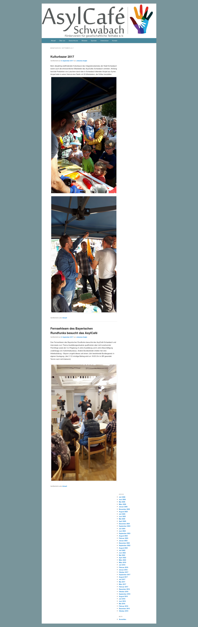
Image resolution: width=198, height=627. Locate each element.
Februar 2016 (123, 606)
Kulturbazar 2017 (62, 56)
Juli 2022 (122, 550)
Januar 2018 (123, 570)
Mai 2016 (122, 603)
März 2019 (122, 562)
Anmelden (122, 619)
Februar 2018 (123, 567)
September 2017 (124, 574)
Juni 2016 (122, 601)
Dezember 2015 (124, 608)
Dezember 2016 (124, 589)
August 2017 (123, 577)
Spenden (94, 40)
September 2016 (124, 594)
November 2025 (124, 509)
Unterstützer (104, 40)
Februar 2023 (123, 538)
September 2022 (124, 545)
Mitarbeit (84, 40)
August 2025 (123, 511)
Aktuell (53, 40)
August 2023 (123, 536)
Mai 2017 (122, 582)
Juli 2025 (122, 514)
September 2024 (124, 526)
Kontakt (114, 40)
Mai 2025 (122, 519)
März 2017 (122, 584)
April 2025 (122, 521)
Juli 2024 (122, 528)
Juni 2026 (122, 499)
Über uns (62, 40)
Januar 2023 (123, 540)
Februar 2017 (123, 587)
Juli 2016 (122, 599)
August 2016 (123, 596)
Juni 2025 (122, 516)
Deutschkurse (73, 40)
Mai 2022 (122, 555)
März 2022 (122, 560)
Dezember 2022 (124, 543)
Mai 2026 (122, 502)
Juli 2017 (122, 579)
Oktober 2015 (123, 611)
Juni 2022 (122, 553)
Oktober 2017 (123, 572)
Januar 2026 (123, 507)
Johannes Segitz (81, 61)
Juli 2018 (122, 565)
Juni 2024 (122, 531)
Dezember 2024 (124, 523)
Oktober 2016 (123, 591)
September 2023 (124, 533)
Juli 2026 (122, 497)
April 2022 (122, 557)
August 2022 (123, 548)
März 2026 (122, 504)
